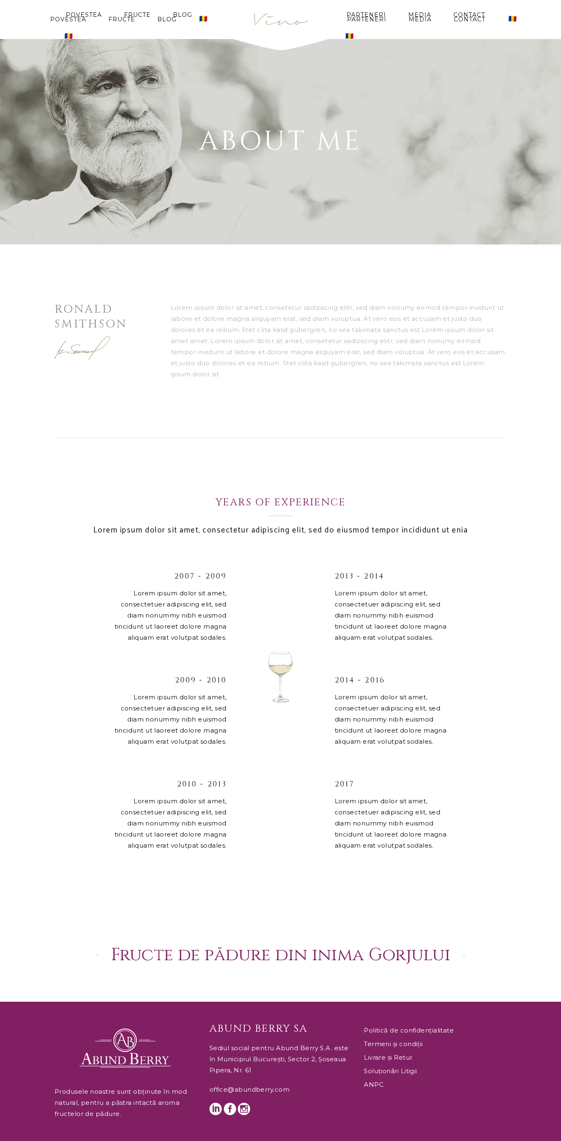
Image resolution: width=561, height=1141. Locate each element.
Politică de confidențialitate (409, 1030)
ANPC (374, 1084)
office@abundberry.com (249, 1089)
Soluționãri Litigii (390, 1071)
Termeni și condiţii (393, 1044)
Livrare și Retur (388, 1057)
